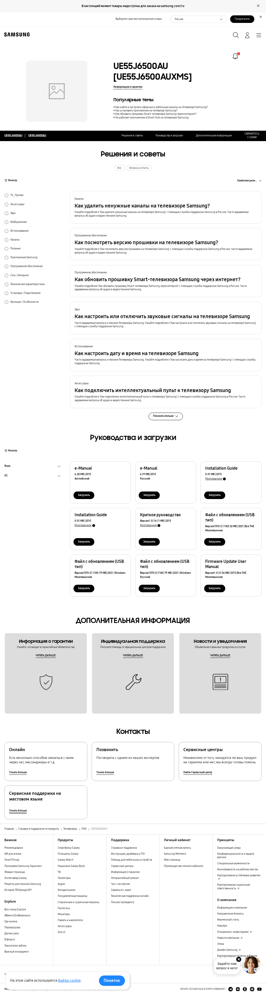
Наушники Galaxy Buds (71, 866)
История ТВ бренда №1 (18, 890)
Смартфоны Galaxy (69, 847)
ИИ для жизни (12, 853)
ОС (6, 476)
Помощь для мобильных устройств (131, 859)
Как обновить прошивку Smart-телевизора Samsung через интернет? (155, 114)
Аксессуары (65, 926)
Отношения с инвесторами (233, 932)
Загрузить (84, 495)
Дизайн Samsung (227, 950)
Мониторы (64, 914)
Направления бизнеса (230, 913)
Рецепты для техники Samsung (22, 884)
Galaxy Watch (66, 859)
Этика (220, 944)
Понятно (112, 980)
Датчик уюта (11, 933)
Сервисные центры (122, 866)
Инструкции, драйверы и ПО (128, 853)
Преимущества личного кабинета (183, 866)
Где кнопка (10, 921)
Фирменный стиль (228, 919)
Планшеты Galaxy (68, 853)
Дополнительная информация (214, 135)
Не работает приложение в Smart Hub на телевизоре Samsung (152, 117)
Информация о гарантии (128, 87)
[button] (166, 207)
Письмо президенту (122, 902)
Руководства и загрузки (169, 135)
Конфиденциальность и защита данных (235, 855)
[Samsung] (16, 34)
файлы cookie (69, 980)
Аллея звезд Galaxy (15, 878)
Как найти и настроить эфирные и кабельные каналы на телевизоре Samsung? (161, 107)
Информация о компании (232, 907)
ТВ (59, 872)
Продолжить (242, 19)
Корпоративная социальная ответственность (233, 886)
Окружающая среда (229, 847)
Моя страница (172, 859)
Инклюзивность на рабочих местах (237, 869)
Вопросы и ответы (139, 168)
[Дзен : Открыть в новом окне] (252, 989)
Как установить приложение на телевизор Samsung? (146, 110)
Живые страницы (14, 872)
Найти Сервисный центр (197, 772)
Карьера (222, 925)
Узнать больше (18, 772)
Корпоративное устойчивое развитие (238, 875)
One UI (61, 932)
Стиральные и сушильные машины (78, 902)
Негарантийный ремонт (125, 878)
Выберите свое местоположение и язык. (139, 19)
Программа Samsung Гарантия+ (23, 866)
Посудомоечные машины (72, 896)
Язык (7, 466)
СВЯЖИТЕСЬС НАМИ (251, 135)
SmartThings (11, 859)
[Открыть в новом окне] (230, 989)
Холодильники (66, 890)
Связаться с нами (121, 890)
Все (119, 168)
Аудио (61, 884)
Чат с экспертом (120, 884)
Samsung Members (175, 853)
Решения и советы (132, 135)
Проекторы (64, 878)
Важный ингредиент (16, 951)
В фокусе (9, 939)
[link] (235, 56)
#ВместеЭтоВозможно (17, 915)
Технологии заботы (15, 945)
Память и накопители (70, 920)
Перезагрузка (12, 927)
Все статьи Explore (15, 909)
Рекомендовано (13, 847)
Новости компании (228, 938)
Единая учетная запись (177, 847)
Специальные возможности (233, 863)
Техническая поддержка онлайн (130, 896)
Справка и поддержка (124, 847)
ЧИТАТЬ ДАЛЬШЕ (46, 655)
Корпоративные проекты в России (237, 956)
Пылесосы (64, 908)
